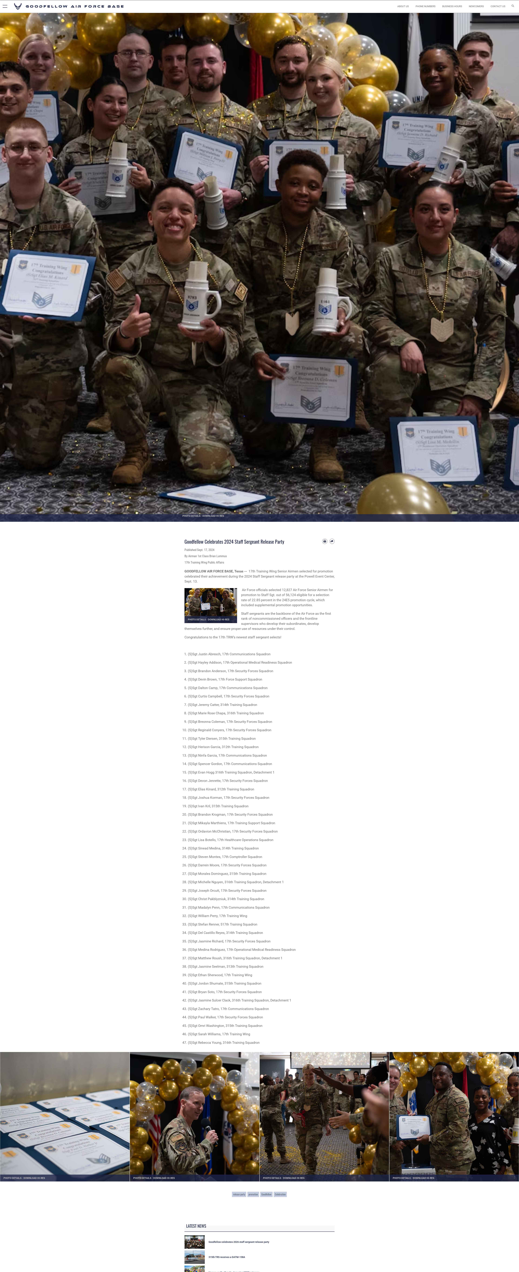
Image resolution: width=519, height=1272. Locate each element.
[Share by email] (332, 541)
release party (239, 1194)
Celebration (280, 1194)
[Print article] (324, 541)
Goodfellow (266, 1194)
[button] (4, 6)
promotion (253, 1194)
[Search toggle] (513, 6)
